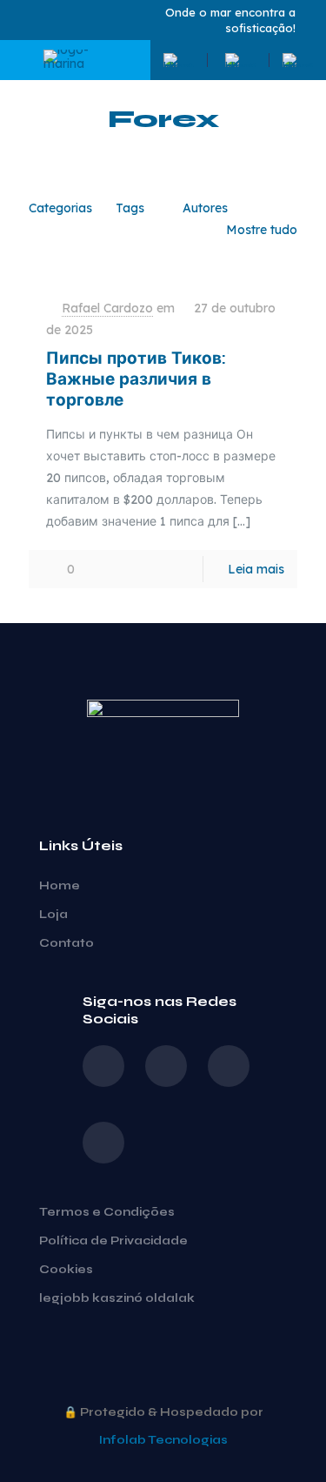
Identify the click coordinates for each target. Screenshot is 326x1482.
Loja (53, 915)
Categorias (60, 208)
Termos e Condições (107, 1212)
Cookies (66, 1270)
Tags (130, 208)
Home (59, 886)
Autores (205, 208)
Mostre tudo (261, 230)
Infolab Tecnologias (163, 1440)
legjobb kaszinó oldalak (117, 1298)
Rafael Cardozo (107, 308)
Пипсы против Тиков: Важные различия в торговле (136, 379)
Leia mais (256, 569)
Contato (66, 943)
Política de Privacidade (113, 1241)
